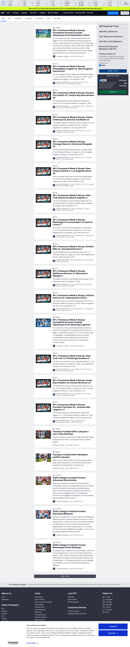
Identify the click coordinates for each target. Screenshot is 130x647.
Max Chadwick (63, 501)
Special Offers (72, 599)
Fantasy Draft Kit (40, 614)
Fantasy (18, 18)
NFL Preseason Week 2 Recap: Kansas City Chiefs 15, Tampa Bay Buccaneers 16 (73, 95)
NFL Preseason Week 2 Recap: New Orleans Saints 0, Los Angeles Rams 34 (72, 170)
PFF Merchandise (73, 602)
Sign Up (113, 92)
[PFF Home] (2, 13)
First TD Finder (39, 599)
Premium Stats (39, 607)
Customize (112, 633)
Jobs (3, 597)
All (4, 18)
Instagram (109, 599)
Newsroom (5, 599)
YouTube (109, 602)
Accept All (113, 626)
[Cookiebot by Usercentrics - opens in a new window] (13, 643)
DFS (48, 18)
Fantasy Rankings (41, 617)
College (28, 18)
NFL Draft (39, 18)
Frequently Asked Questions (77, 613)
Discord (108, 607)
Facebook (109, 604)
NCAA (3, 4)
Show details (31, 643)
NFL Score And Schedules (43, 602)
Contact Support (73, 611)
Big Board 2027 (40, 620)
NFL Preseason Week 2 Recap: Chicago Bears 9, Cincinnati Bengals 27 (72, 144)
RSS (107, 612)
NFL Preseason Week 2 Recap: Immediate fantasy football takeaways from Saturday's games (71, 322)
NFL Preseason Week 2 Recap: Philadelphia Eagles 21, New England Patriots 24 (72, 68)
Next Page (65, 576)
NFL (3, 2)
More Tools (113, 71)
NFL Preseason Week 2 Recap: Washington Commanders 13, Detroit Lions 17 (73, 222)
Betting (57, 18)
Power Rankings (40, 609)
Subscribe (71, 597)
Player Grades (39, 604)
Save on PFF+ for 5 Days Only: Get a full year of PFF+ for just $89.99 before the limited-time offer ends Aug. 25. (65, 8)
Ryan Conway (59, 445)
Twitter (108, 597)
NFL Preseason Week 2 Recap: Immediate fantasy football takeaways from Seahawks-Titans (71, 32)
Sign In (125, 13)
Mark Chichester (64, 82)
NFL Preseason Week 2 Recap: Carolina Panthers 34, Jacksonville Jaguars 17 (71, 407)
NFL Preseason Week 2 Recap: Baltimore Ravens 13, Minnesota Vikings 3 (70, 273)
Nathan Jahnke (63, 56)
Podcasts (109, 609)
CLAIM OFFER (113, 13)
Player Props (39, 597)
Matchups (38, 612)
